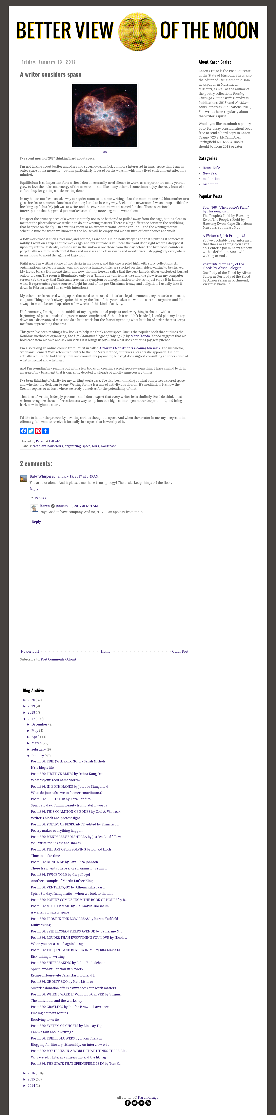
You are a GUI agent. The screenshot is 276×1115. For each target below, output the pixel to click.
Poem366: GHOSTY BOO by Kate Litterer (62, 982)
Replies (40, 498)
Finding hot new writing (49, 1013)
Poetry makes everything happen (56, 831)
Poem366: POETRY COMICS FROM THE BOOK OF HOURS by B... (79, 900)
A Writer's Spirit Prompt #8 (224, 236)
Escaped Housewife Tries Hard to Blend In (63, 975)
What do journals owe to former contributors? (66, 793)
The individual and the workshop (56, 1001)
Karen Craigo (148, 1097)
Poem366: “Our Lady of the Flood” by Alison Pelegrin (223, 266)
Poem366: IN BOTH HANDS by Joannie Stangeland (69, 786)
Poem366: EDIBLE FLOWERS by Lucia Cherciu (66, 1038)
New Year (210, 173)
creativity (39, 446)
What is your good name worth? (55, 780)
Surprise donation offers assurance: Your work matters (73, 988)
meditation (211, 179)
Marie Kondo (140, 336)
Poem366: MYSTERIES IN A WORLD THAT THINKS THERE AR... (79, 1051)
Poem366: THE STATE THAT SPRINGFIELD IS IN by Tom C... (76, 1064)
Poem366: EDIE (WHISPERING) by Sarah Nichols (68, 761)
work (95, 446)
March (37, 743)
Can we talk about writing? (52, 1032)
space (86, 446)
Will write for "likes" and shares (56, 843)
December (40, 724)
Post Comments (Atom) (58, 659)
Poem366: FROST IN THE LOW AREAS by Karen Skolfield (74, 919)
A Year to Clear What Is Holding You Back (129, 348)
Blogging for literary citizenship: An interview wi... (70, 1045)
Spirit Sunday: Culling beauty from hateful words (69, 805)
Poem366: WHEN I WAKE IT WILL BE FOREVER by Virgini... (76, 994)
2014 (32, 1086)
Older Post (180, 651)
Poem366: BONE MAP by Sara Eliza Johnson (64, 862)
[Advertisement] (104, 617)
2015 (32, 1079)
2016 (32, 1073)
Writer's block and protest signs (55, 818)
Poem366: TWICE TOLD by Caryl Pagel (60, 875)
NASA (105, 152)
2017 (32, 719)
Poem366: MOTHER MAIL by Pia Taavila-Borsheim (70, 906)
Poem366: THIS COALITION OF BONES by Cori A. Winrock (75, 812)
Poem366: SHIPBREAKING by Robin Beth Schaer (68, 963)
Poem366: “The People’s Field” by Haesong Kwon (226, 209)
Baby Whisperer (42, 476)
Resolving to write (45, 1020)
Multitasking (41, 925)
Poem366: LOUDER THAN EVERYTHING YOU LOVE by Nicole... (79, 938)
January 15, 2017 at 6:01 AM (77, 506)
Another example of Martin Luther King (62, 881)
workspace (108, 446)
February (39, 749)
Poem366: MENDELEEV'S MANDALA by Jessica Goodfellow (76, 837)
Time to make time (45, 856)
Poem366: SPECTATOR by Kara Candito (61, 799)
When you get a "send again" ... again (59, 944)
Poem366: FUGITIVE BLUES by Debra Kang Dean (68, 774)
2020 (32, 700)
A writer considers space (50, 912)
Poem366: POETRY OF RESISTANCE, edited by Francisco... (75, 824)
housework (55, 446)
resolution (210, 184)
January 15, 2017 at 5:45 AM (77, 476)
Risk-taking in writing (48, 957)
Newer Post (30, 651)
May (35, 731)
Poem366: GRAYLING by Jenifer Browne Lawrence (70, 1007)
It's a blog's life (42, 768)
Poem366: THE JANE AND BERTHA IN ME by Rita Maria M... (76, 950)
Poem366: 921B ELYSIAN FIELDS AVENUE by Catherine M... (76, 931)
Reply (34, 489)
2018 (32, 712)
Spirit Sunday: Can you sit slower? (57, 969)
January (38, 756)
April (36, 737)
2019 (32, 706)
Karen (45, 506)
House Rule (211, 168)
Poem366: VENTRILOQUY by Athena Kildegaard (68, 887)
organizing (73, 446)
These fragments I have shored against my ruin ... (69, 868)
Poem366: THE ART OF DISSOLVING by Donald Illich (71, 849)
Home (105, 651)
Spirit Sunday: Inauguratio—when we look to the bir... (72, 894)
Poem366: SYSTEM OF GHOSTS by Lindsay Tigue (68, 1026)
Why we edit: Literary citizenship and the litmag (68, 1057)
